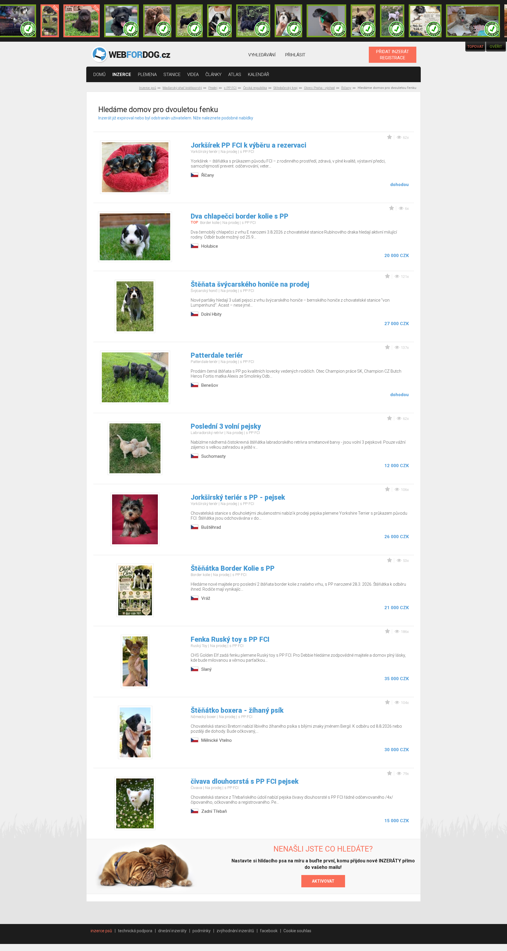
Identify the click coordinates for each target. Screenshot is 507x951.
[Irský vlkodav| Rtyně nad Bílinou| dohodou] (473, 20)
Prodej (212, 87)
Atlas (234, 74)
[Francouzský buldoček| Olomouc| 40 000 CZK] (363, 20)
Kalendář (258, 74)
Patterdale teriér (217, 355)
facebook (269, 930)
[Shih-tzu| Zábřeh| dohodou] (288, 20)
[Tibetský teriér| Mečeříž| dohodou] (219, 20)
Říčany (346, 87)
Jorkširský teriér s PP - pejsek (238, 497)
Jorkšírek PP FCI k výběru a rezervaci (248, 145)
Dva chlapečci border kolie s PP (239, 216)
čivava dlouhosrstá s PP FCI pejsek (244, 782)
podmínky (201, 930)
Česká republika (255, 87)
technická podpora (135, 930)
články (213, 74)
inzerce (121, 74)
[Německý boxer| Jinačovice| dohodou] (425, 20)
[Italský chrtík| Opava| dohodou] (392, 20)
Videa (193, 74)
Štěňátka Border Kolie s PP (233, 568)
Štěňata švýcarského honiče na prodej (250, 284)
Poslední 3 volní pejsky (226, 426)
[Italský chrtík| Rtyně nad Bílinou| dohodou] (327, 20)
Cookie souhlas (297, 930)
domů (99, 74)
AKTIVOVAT (323, 881)
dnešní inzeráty (172, 930)
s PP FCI (230, 87)
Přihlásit (295, 55)
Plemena (147, 74)
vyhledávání (262, 55)
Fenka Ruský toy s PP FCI (230, 639)
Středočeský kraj (285, 87)
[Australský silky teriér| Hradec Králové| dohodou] (189, 20)
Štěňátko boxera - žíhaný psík (237, 710)
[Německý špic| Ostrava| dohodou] (81, 20)
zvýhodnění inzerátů (235, 930)
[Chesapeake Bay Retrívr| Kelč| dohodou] (157, 20)
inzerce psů (101, 930)
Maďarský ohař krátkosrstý (182, 87)
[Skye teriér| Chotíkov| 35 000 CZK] (121, 20)
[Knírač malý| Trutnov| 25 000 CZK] (49, 20)
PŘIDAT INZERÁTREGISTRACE (392, 54)
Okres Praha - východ (319, 87)
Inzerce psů (147, 87)
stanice (171, 74)
